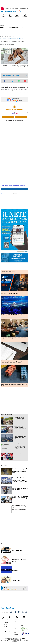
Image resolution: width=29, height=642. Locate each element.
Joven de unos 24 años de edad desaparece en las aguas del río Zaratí (20, 418)
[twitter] (18, 612)
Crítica (16, 622)
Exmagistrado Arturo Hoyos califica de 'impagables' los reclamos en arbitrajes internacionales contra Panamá (20, 437)
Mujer (15, 628)
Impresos (16, 634)
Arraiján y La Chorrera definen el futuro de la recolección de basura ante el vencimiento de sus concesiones (20, 498)
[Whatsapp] (11, 612)
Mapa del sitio (6, 625)
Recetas (16, 632)
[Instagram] (26, 612)
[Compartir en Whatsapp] (19, 81)
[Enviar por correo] (25, 81)
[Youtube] (22, 612)
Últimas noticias (6, 414)
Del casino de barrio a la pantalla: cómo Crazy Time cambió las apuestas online (13, 338)
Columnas (4, 543)
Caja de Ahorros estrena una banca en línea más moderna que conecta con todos (13, 315)
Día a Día (15, 625)
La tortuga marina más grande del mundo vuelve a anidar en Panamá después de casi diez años (19, 470)
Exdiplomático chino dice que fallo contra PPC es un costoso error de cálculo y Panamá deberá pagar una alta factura (19, 479)
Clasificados (7, 629)
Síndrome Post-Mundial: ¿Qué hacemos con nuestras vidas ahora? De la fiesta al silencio (14, 292)
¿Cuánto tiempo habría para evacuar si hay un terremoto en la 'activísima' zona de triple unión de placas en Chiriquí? (20, 446)
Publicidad (7, 631)
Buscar (6, 622)
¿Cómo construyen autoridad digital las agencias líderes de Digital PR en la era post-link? (13, 361)
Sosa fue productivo (19, 453)
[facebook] (15, 612)
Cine (15, 630)
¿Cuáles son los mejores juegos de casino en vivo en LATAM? (14, 384)
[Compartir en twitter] (12, 81)
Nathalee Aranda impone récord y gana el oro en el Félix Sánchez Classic (20, 488)
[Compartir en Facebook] (4, 81)
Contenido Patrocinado (8, 271)
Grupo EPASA (5, 635)
